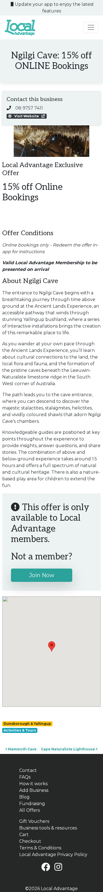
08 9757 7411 (29, 108)
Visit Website (26, 116)
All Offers (29, 810)
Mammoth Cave (22, 749)
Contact (28, 770)
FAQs (24, 777)
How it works (33, 783)
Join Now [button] (41, 575)
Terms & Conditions (40, 847)
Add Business (33, 790)
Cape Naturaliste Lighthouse (68, 749)
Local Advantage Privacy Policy (53, 854)
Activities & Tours (20, 730)
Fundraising (32, 803)
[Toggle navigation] (91, 27)
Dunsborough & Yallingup (27, 724)
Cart (24, 834)
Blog (24, 797)
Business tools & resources (48, 828)
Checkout (30, 841)
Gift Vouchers (34, 821)
